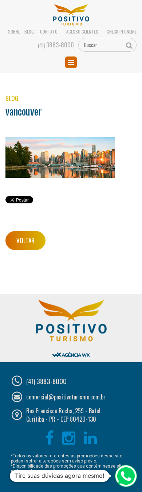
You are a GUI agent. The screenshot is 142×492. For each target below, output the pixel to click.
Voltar (25, 240)
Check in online (122, 31)
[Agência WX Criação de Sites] (71, 349)
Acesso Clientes (82, 31)
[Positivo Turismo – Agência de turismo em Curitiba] (71, 15)
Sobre (14, 31)
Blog (29, 31)
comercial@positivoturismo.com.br (66, 397)
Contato (49, 31)
